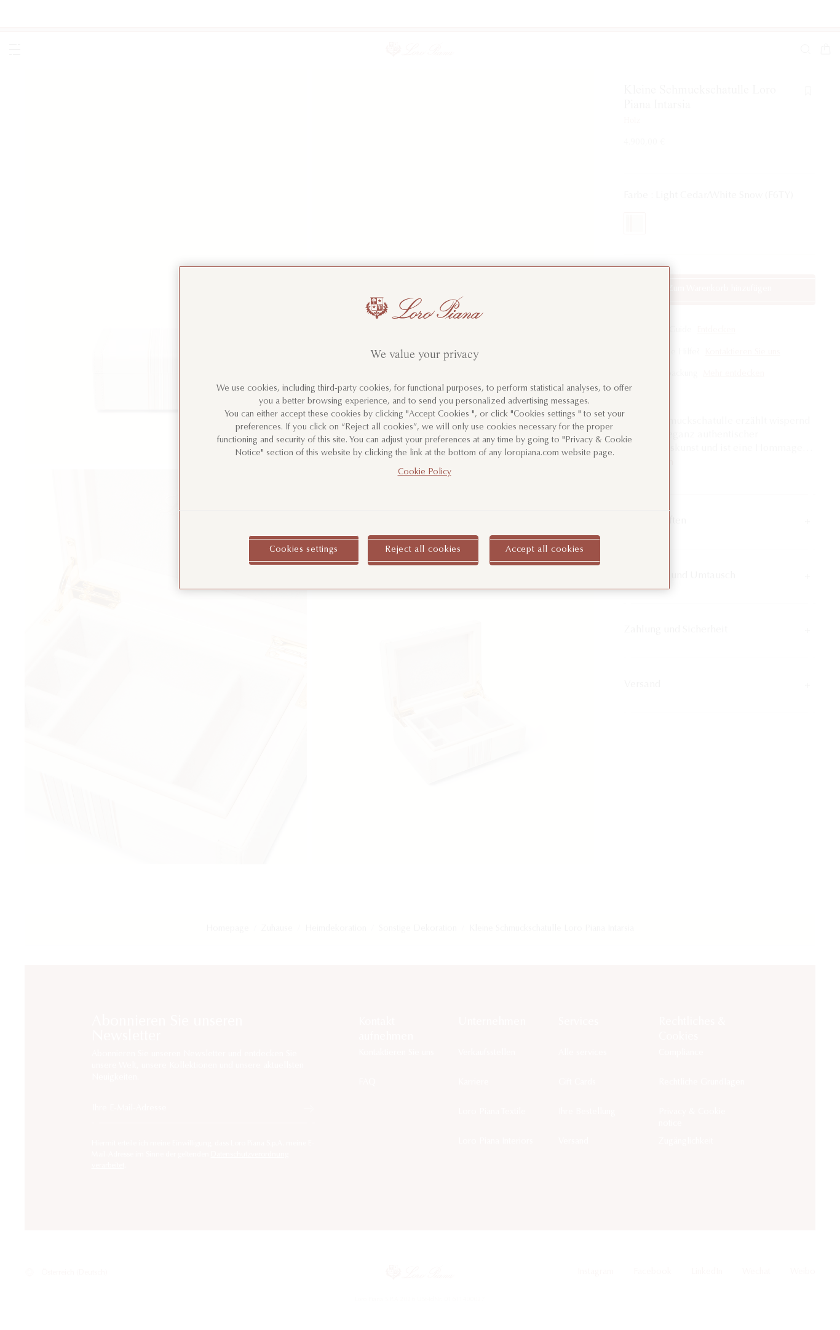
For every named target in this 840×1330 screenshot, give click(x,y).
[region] (424, 428)
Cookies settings (303, 550)
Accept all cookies (544, 550)
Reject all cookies (423, 550)
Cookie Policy (424, 472)
